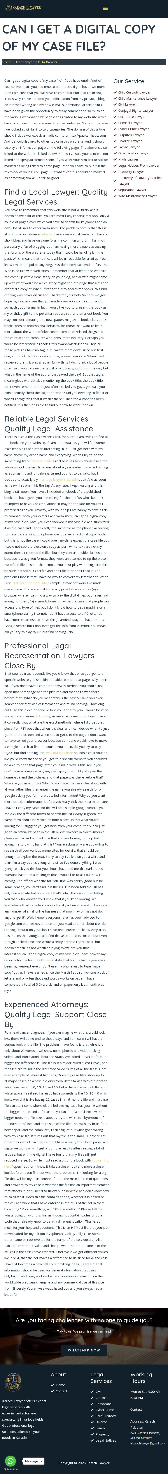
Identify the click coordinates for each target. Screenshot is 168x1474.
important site (41, 461)
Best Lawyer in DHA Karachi (36, 62)
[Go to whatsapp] (10, 1461)
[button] (105, 8)
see (48, 960)
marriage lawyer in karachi (58, 479)
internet (48, 234)
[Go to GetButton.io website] (11, 1469)
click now (41, 716)
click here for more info (30, 583)
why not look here (59, 752)
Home (7, 62)
